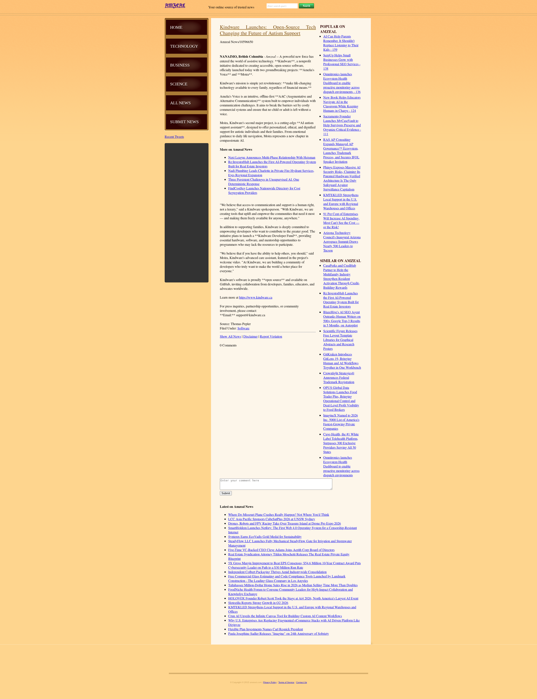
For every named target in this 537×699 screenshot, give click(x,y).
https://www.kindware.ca (255, 297)
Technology (184, 46)
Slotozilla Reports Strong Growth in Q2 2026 (258, 602)
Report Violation (271, 336)
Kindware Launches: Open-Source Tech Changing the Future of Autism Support (268, 30)
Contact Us (301, 682)
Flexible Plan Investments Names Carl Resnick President (265, 629)
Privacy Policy (269, 682)
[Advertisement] (186, 212)
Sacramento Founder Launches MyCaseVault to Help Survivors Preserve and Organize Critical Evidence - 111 (342, 125)
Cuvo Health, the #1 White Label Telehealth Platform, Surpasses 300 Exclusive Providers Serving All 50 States (341, 443)
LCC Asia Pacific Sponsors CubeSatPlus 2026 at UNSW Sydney (271, 519)
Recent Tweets (174, 136)
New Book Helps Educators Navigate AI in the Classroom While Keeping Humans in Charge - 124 (342, 104)
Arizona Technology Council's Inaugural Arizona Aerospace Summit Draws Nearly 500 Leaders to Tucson (342, 241)
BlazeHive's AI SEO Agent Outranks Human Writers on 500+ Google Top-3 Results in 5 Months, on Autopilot (342, 318)
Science (178, 84)
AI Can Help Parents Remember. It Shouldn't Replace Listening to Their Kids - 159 (340, 43)
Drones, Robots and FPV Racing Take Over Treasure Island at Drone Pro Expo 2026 (284, 523)
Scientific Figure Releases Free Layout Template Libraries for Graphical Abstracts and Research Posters (340, 340)
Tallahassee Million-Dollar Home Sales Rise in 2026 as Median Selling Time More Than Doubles (293, 585)
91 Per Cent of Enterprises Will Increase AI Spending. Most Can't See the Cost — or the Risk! (341, 220)
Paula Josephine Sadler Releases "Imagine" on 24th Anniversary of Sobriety (278, 633)
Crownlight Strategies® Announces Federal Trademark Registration (338, 377)
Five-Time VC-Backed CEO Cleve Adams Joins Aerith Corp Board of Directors (281, 549)
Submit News (184, 121)
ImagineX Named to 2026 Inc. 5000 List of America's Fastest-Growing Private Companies (341, 422)
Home (176, 27)
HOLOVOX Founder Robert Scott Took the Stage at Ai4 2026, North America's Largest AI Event (293, 598)
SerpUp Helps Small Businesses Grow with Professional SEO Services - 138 (341, 62)
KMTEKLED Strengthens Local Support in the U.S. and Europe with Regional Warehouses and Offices (340, 201)
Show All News (230, 336)
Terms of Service (286, 682)
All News (180, 103)
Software (243, 328)
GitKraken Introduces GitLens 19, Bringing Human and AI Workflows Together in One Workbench (342, 361)
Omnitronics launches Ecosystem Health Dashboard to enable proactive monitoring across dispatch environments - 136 (342, 83)
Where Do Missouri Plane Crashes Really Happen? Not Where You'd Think (278, 514)
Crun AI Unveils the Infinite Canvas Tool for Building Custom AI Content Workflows (285, 616)
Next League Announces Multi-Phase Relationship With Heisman (271, 157)
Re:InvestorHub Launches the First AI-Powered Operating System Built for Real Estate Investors (341, 299)
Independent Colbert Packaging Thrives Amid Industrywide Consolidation (277, 572)
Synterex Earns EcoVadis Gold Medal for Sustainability (265, 536)
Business (180, 65)
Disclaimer (250, 336)
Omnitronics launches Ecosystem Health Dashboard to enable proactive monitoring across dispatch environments (341, 466)
